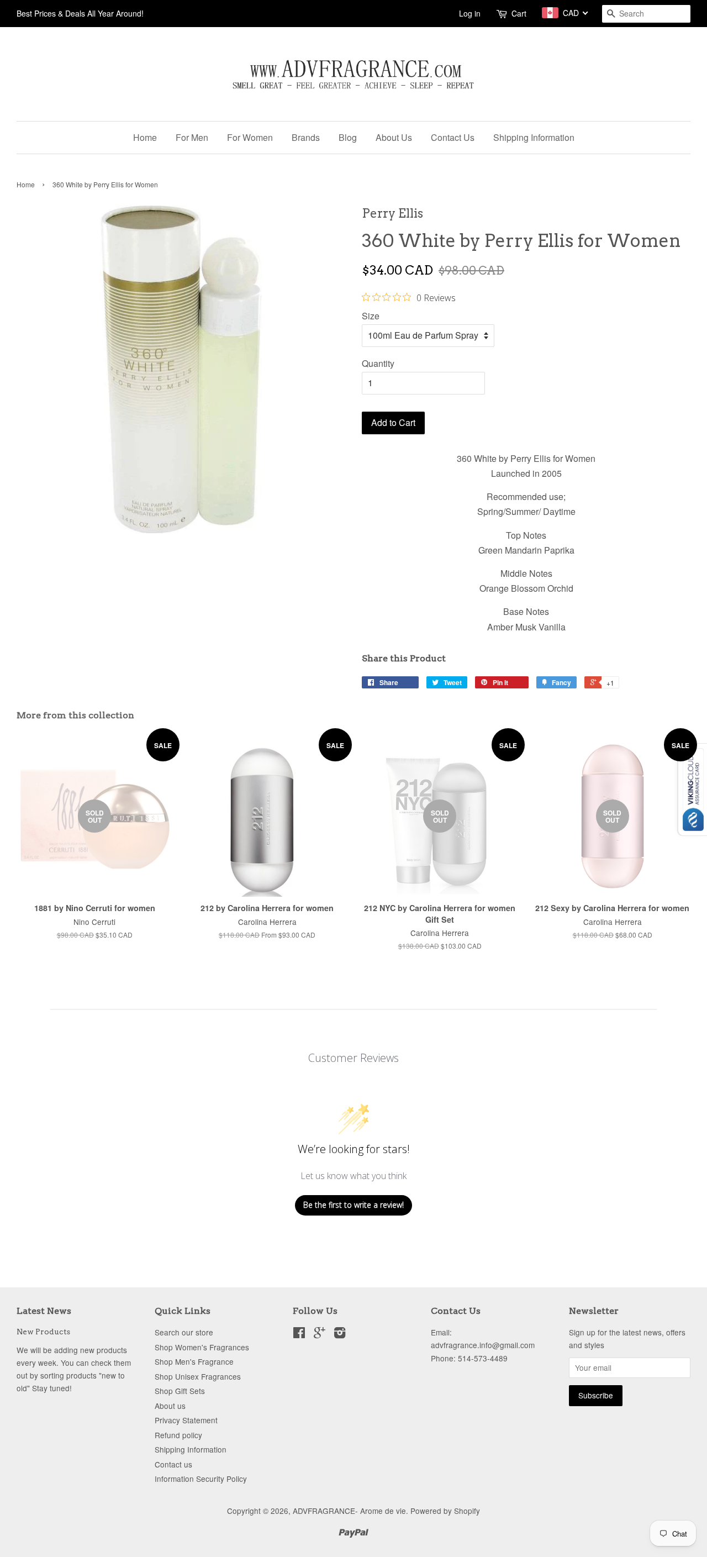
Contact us (173, 1464)
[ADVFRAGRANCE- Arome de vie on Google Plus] (319, 1334)
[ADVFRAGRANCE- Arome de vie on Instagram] (340, 1334)
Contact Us (452, 137)
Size (370, 315)
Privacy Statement (186, 1420)
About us (170, 1405)
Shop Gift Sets (180, 1390)
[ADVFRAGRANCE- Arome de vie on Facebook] (299, 1334)
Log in (470, 13)
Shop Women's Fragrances (202, 1347)
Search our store (184, 1332)
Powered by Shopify (445, 1510)
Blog (348, 137)
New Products (43, 1331)
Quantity (378, 363)
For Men (192, 137)
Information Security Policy (201, 1478)
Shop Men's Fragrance (194, 1361)
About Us (394, 137)
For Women (250, 137)
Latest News (44, 1311)
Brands (306, 137)
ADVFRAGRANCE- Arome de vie (349, 1510)
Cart (518, 13)
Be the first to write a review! (353, 1205)
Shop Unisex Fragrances (198, 1376)
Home (145, 137)
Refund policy (178, 1434)
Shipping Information (533, 137)
